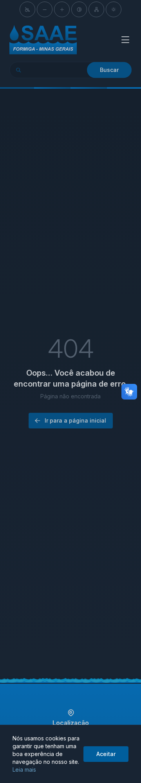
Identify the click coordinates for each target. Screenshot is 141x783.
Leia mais (24, 769)
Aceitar (106, 754)
